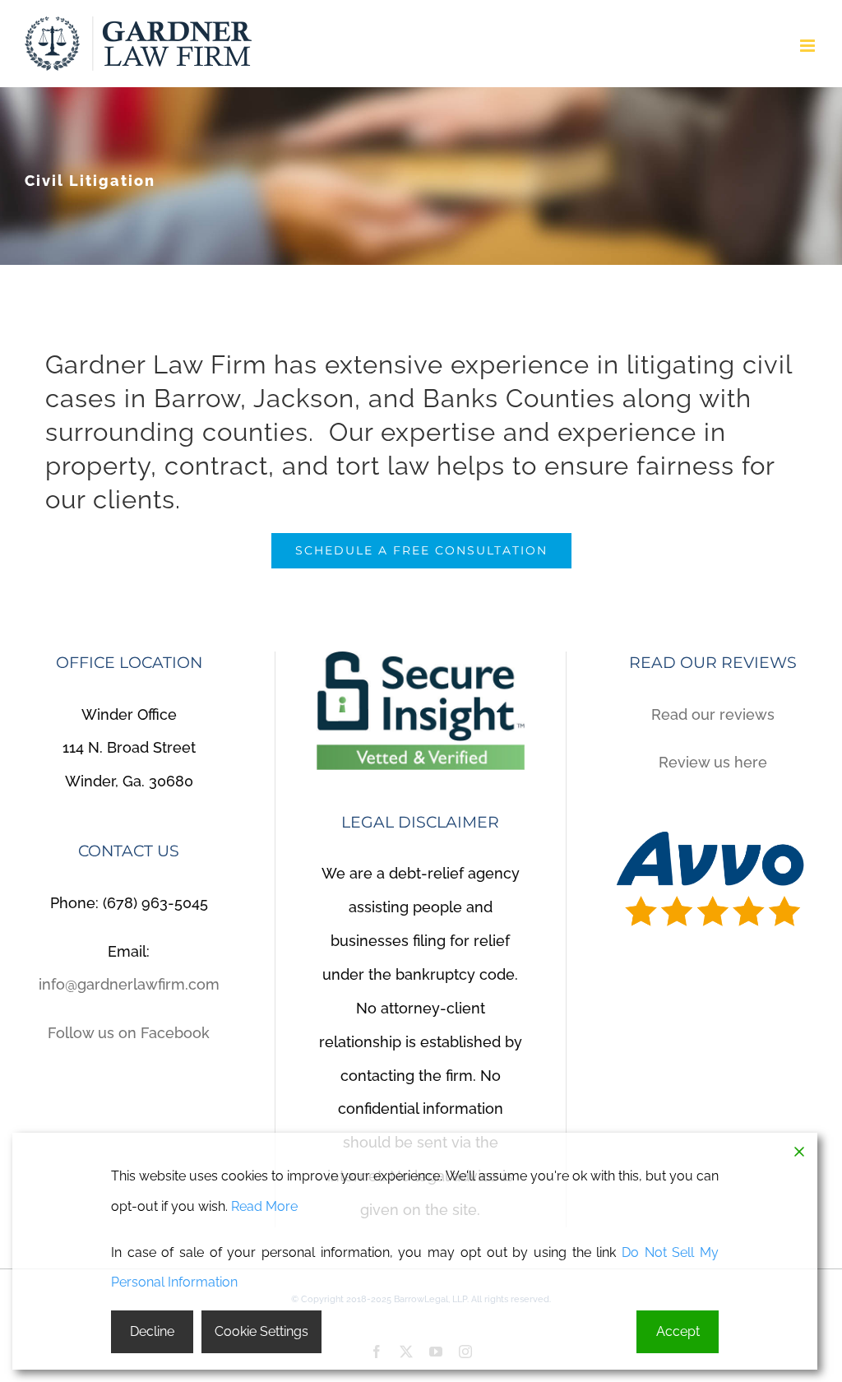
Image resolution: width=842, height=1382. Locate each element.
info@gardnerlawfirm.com (129, 984)
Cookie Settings (261, 1331)
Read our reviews (713, 714)
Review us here (713, 762)
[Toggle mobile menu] (808, 45)
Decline (152, 1331)
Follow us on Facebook (129, 1032)
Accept (678, 1331)
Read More (264, 1206)
